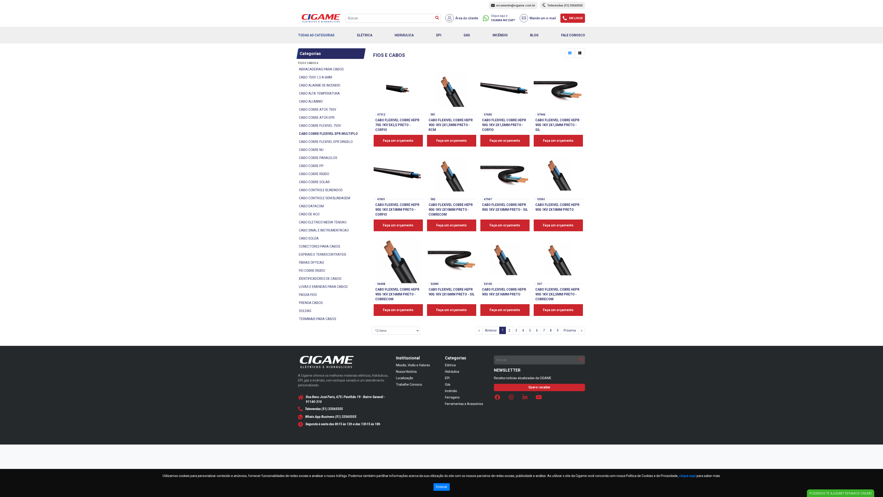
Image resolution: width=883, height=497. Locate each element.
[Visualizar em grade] (569, 53)
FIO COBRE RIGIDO (312, 270)
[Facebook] (497, 398)
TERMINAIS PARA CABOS (317, 319)
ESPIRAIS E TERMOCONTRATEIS (322, 254)
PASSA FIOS (308, 295)
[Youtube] (538, 398)
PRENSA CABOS (311, 303)
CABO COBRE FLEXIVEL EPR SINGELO (326, 142)
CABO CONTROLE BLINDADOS (321, 190)
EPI (438, 35)
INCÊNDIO (500, 35)
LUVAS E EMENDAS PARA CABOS (323, 287)
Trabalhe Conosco (409, 384)
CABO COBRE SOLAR (314, 182)
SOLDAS (305, 311)
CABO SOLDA (309, 238)
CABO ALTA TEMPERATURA (319, 93)
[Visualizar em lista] (579, 53)
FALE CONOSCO (573, 35)
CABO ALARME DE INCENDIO (319, 85)
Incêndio (451, 391)
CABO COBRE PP (311, 166)
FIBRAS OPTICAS (311, 262)
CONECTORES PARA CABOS (319, 246)
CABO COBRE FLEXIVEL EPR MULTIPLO (328, 134)
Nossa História (406, 371)
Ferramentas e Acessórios (464, 404)
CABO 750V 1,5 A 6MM (315, 77)
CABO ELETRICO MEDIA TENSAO (323, 222)
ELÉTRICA (364, 35)
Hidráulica (452, 371)
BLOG (534, 35)
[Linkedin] (525, 398)
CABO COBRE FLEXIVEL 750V (320, 125)
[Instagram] (511, 398)
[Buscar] (437, 18)
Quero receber (539, 387)
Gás (447, 384)
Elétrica (450, 365)
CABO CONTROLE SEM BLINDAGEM (324, 198)
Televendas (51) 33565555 (565, 5)
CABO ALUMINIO (311, 101)
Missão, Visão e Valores (413, 365)
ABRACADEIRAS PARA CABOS (321, 69)
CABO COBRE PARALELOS (318, 158)
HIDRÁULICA (404, 35)
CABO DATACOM (311, 206)
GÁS (467, 35)
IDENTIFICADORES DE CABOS (320, 278)
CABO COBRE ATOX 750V (317, 109)
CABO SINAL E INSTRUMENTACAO (324, 230)
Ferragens (452, 397)
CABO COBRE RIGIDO (314, 174)
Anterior (491, 330)
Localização (404, 378)
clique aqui (687, 476)
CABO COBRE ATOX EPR (317, 117)
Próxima (570, 330)
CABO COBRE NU (311, 150)
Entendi (441, 487)
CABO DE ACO (309, 214)
